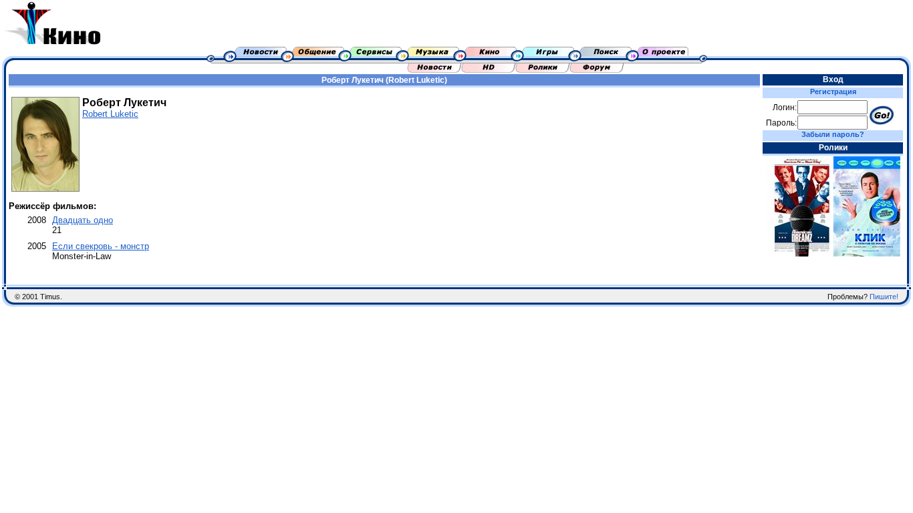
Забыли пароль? (832, 134)
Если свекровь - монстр (100, 246)
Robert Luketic (110, 114)
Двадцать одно (82, 220)
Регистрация (833, 92)
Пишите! (884, 297)
